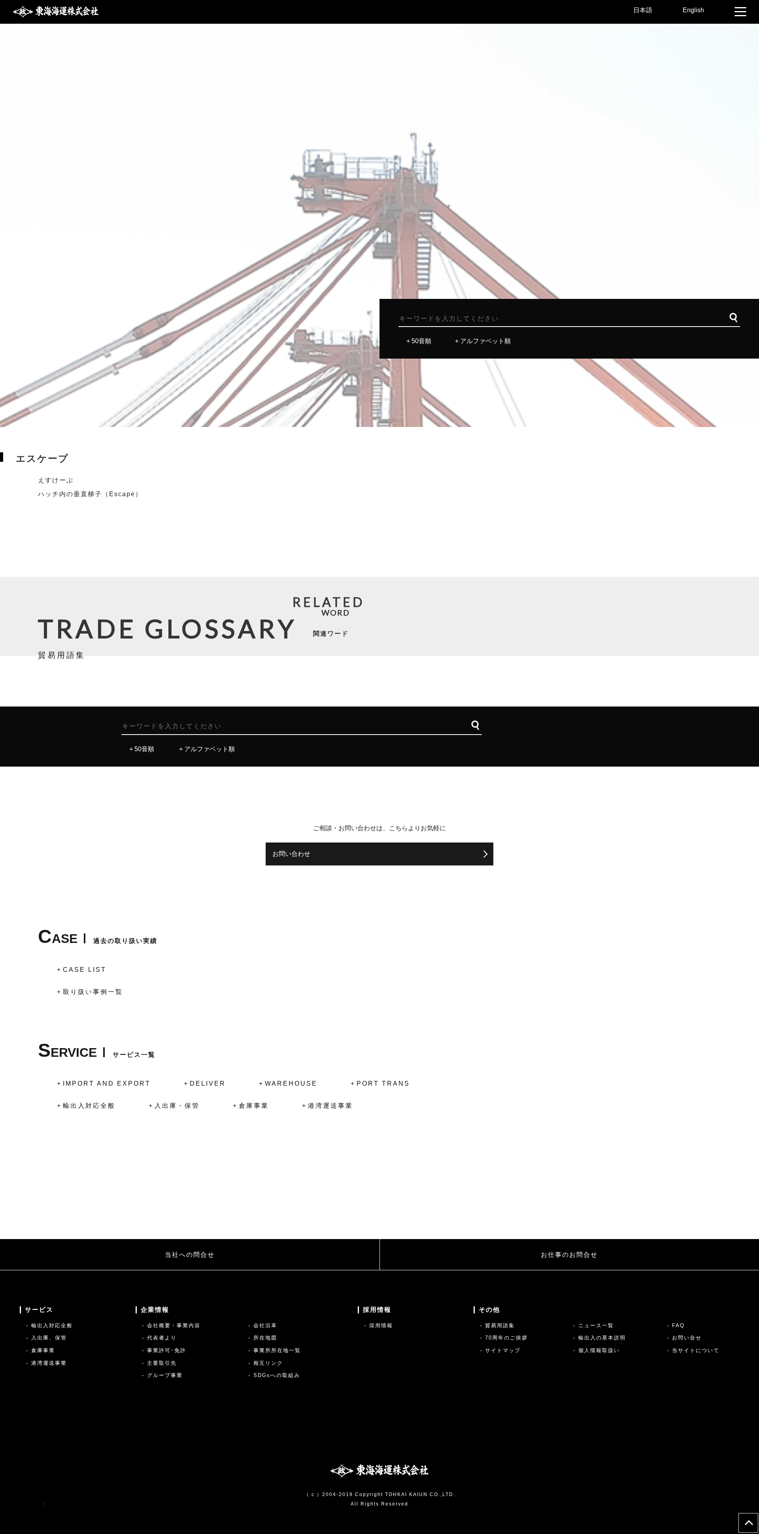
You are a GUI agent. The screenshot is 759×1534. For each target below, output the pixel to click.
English (693, 10)
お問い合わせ (291, 853)
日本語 (642, 10)
